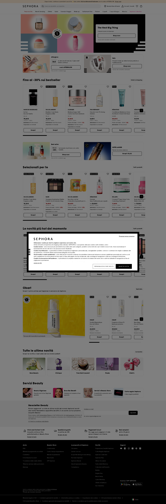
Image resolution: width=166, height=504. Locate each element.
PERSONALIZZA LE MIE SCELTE (104, 266)
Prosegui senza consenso (126, 236)
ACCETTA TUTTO (124, 266)
